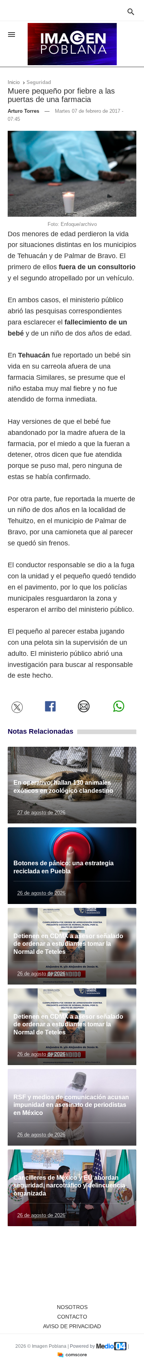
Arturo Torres (23, 111)
